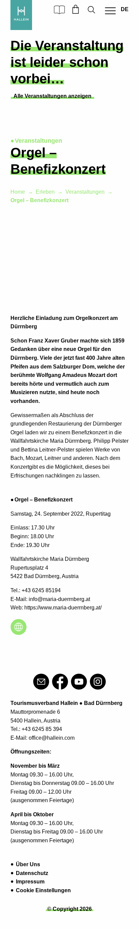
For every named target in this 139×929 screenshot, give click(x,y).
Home (17, 192)
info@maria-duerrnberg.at (59, 599)
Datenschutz (32, 873)
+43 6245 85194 (41, 590)
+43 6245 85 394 (42, 729)
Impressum (30, 881)
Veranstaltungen (85, 192)
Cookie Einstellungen (43, 890)
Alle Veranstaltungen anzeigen (52, 96)
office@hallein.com (52, 738)
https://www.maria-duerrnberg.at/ (63, 607)
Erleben (45, 192)
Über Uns (28, 864)
